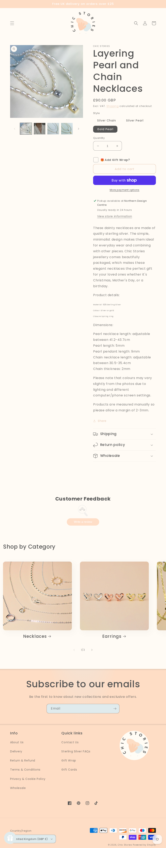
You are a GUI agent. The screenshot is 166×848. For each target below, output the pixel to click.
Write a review (83, 521)
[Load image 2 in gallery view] (40, 129)
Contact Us (70, 742)
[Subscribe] (114, 708)
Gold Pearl (105, 129)
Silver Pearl (135, 120)
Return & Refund (22, 760)
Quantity (99, 138)
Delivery (16, 751)
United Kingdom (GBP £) (31, 839)
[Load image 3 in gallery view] (53, 129)
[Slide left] (14, 128)
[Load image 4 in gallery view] (67, 129)
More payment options (124, 190)
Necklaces (35, 636)
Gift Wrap (68, 760)
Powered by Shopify (144, 844)
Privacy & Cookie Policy (28, 779)
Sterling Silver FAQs (75, 751)
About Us (17, 742)
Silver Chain (106, 120)
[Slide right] (78, 128)
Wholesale (18, 788)
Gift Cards (69, 770)
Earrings (111, 636)
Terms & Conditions (25, 770)
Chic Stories (125, 844)
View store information (114, 216)
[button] (12, 23)
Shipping (112, 106)
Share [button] (102, 421)
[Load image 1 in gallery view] (26, 129)
